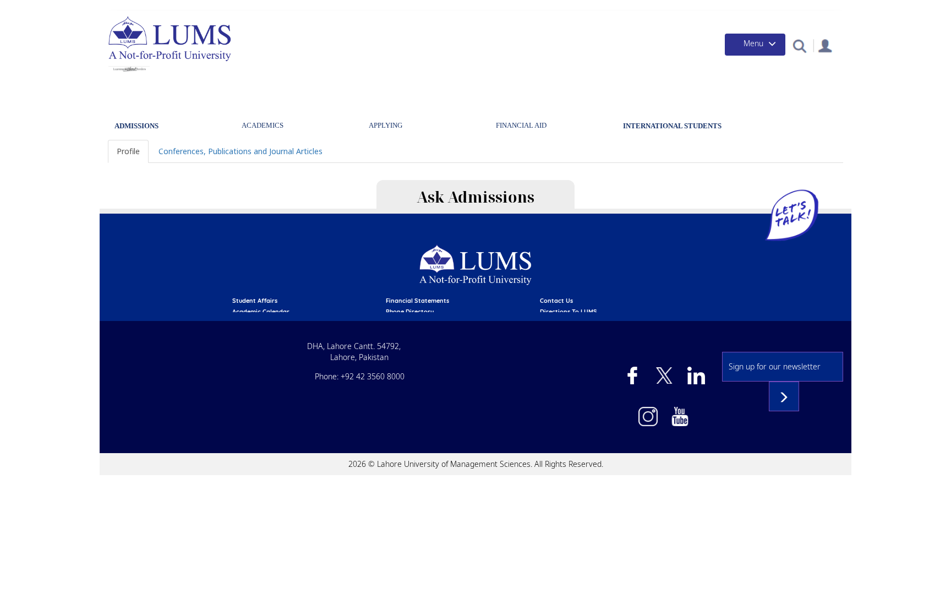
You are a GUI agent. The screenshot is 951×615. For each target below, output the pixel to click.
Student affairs (254, 300)
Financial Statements (417, 300)
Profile (128, 151)
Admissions (136, 126)
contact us (556, 300)
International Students (672, 126)
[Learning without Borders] (129, 69)
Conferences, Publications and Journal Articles (240, 151)
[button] (799, 45)
